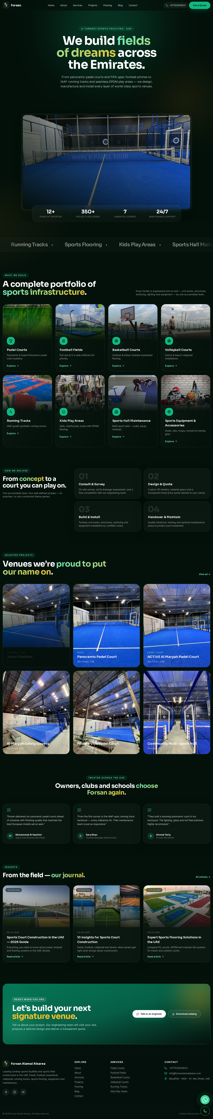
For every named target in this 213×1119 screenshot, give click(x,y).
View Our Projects (125, 100)
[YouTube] (23, 1092)
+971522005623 (178, 5)
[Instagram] (14, 1092)
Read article (13, 956)
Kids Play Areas (118, 1091)
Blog (120, 5)
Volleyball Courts (119, 1081)
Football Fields (118, 1072)
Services (77, 5)
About (63, 5)
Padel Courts (117, 1068)
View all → (204, 574)
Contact (133, 5)
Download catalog (186, 1013)
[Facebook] (6, 1092)
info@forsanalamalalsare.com (185, 1073)
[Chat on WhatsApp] (205, 1099)
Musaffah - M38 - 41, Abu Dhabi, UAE (189, 1078)
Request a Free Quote (89, 100)
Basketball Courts (120, 1077)
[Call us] (205, 1111)
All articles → (203, 876)
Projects (92, 5)
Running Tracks (118, 1086)
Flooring (107, 5)
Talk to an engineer (151, 1013)
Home (51, 5)
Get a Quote (199, 5)
